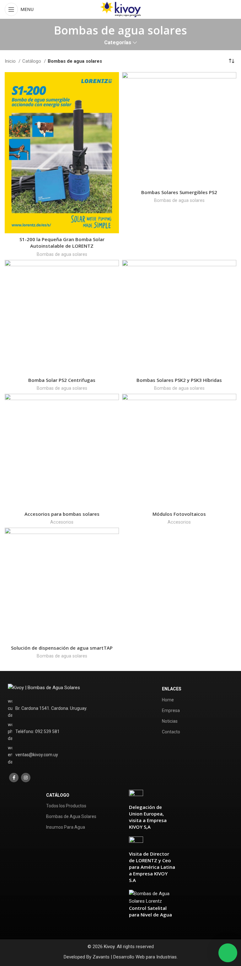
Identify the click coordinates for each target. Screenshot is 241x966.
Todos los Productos (66, 805)
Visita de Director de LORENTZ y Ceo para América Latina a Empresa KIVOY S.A (152, 867)
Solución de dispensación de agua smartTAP (62, 648)
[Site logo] (120, 9)
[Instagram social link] (25, 777)
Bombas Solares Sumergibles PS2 (179, 192)
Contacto (171, 731)
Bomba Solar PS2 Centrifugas (61, 380)
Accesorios (61, 522)
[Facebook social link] (14, 777)
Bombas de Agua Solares (71, 816)
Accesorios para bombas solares (61, 514)
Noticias (170, 721)
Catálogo (32, 61)
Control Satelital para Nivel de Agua (150, 911)
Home (168, 699)
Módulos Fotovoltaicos (179, 514)
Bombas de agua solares (62, 254)
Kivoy (109, 946)
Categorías (117, 42)
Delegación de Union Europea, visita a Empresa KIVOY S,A (148, 817)
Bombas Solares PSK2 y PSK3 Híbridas (179, 380)
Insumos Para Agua (65, 827)
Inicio (11, 61)
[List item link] (54, 731)
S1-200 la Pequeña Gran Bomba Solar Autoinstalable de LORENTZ (61, 242)
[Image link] (44, 687)
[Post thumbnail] (136, 796)
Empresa (171, 710)
